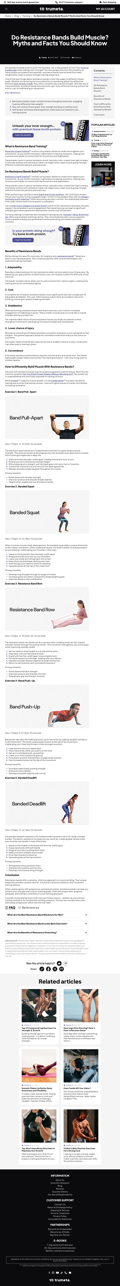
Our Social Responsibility (60, 1194)
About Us (60, 1180)
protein (14, 380)
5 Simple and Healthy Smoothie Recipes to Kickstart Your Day (100, 155)
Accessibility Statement (60, 1219)
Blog (17, 16)
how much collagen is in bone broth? (29, 206)
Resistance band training (17, 151)
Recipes (96, 151)
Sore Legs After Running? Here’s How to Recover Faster (102, 144)
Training (26, 16)
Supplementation (100, 131)
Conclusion (99, 114)
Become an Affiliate (60, 1232)
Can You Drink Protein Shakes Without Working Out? (48, 374)
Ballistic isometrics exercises (60, 1251)
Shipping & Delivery (60, 1210)
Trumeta (67, 214)
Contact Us (60, 1204)
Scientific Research (60, 1183)
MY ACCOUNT (105, 8)
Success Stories (60, 1191)
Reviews (60, 1188)
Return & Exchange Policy (60, 1207)
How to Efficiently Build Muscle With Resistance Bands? (103, 107)
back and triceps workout (51, 194)
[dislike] (65, 963)
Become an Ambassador (60, 1229)
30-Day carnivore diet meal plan (60, 1248)
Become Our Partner (60, 1235)
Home (8, 16)
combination (57, 380)
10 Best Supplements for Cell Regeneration (101, 135)
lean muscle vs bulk (23, 83)
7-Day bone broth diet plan (60, 1245)
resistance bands (65, 256)
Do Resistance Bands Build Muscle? (100, 88)
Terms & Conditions (60, 1213)
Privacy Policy (60, 1216)
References (30, 907)
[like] (59, 963)
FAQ (12, 907)
